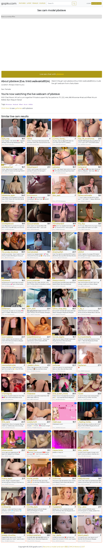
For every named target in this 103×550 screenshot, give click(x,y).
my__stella (57, 535)
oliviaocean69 (7, 450)
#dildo (31, 104)
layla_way (5, 139)
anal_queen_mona (60, 394)
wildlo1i (81, 252)
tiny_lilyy (81, 224)
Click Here (5, 108)
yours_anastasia (33, 280)
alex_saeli (56, 195)
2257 (83, 547)
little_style (6, 422)
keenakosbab (32, 252)
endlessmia (6, 507)
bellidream (6, 309)
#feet (21, 104)
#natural (15, 104)
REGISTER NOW (96, 3)
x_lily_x (81, 309)
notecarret (82, 167)
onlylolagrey (7, 394)
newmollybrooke (9, 365)
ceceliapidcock (8, 224)
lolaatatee (31, 394)
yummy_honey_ (59, 139)
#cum (26, 104)
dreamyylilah (58, 252)
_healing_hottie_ (84, 422)
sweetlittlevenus (34, 337)
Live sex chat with (52, 74)
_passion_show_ (33, 365)
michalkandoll (58, 224)
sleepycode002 (59, 280)
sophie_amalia (32, 479)
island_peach (83, 535)
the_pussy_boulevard (10, 252)
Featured (22, 3)
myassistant (57, 507)
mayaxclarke (58, 450)
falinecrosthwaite (85, 195)
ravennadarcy (7, 337)
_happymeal (32, 450)
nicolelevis (6, 280)
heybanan (82, 365)
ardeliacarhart (7, 167)
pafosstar (56, 167)
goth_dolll (31, 309)
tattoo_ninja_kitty (60, 309)
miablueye (57, 422)
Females (35, 3)
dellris (29, 139)
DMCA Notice (74, 547)
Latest (29, 3)
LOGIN (89, 3)
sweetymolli (32, 422)
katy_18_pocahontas (86, 139)
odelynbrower (84, 479)
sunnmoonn (32, 195)
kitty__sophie (83, 450)
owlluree (56, 365)
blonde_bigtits (58, 337)
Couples (42, 3)
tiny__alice (82, 507)
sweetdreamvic (84, 280)
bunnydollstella (84, 337)
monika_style (32, 507)
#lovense (9, 104)
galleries (18, 108)
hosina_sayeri (7, 479)
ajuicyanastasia (33, 224)
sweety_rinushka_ (9, 535)
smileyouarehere (34, 535)
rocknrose (57, 479)
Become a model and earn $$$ (55, 547)
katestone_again (8, 195)
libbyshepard (32, 167)
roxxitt (80, 394)
